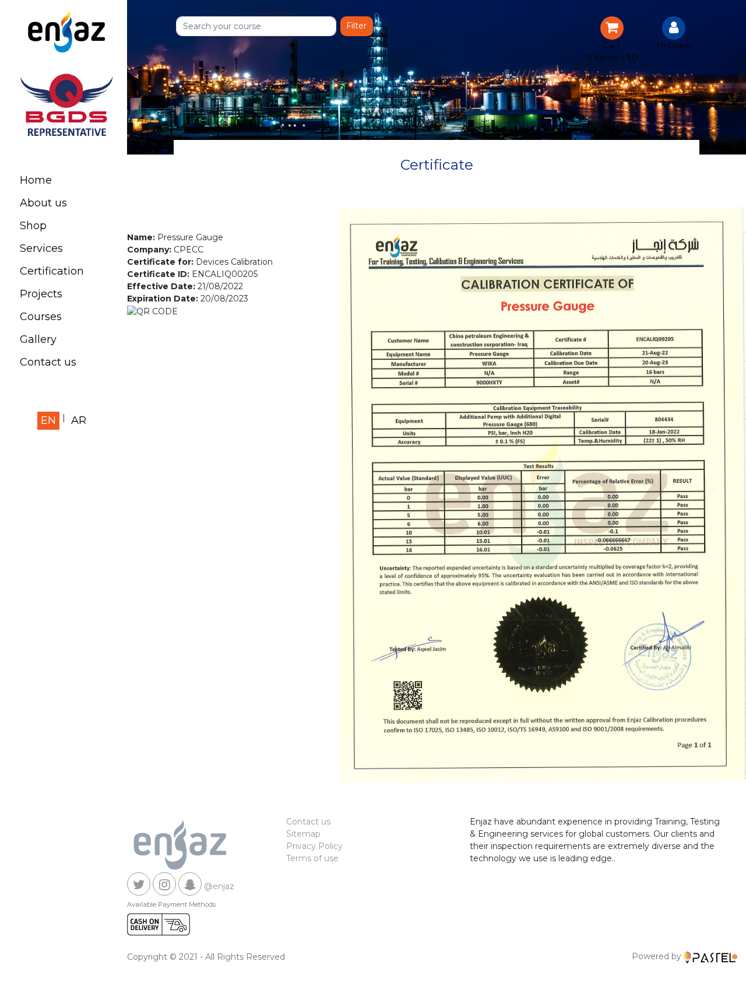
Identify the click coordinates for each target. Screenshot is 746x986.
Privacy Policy (314, 846)
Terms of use (312, 858)
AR (78, 420)
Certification (52, 271)
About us (43, 203)
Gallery (38, 339)
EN (48, 420)
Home (36, 180)
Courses (41, 316)
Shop (33, 225)
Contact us (48, 362)
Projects (41, 293)
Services (41, 248)
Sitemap (303, 834)
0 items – (612, 57)
